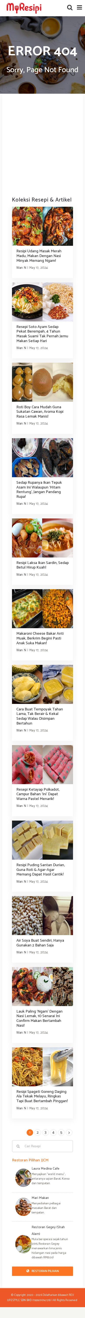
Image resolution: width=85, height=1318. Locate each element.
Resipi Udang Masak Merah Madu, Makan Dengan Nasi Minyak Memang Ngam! (38, 256)
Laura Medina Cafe (45, 1169)
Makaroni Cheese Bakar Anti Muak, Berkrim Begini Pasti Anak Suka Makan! (40, 638)
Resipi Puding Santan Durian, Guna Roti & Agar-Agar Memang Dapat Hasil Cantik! (40, 870)
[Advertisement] (42, 144)
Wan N (21, 267)
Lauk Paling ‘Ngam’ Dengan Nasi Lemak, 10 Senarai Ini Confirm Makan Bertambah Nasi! (39, 1018)
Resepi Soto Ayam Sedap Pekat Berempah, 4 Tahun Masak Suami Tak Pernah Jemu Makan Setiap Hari (42, 334)
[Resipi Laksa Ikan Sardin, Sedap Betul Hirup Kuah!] (42, 537)
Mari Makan (40, 1198)
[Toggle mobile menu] (80, 7)
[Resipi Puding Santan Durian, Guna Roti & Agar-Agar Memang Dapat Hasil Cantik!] (42, 840)
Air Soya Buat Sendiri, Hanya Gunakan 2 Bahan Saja (40, 943)
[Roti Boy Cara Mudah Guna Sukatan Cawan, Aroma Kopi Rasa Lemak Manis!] (42, 382)
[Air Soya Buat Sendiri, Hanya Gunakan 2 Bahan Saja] (42, 915)
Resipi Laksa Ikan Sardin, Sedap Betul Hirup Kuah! (42, 565)
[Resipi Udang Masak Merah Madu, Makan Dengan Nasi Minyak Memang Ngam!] (42, 226)
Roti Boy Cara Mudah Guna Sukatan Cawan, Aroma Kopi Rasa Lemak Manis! (39, 412)
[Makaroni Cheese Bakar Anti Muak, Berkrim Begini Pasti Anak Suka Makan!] (42, 608)
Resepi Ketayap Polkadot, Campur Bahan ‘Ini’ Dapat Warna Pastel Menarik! (38, 794)
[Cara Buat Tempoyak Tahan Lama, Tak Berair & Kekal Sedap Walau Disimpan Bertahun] (42, 684)
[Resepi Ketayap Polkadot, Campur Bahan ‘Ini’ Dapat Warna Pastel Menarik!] (42, 764)
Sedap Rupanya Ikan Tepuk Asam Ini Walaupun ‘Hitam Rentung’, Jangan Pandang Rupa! (39, 489)
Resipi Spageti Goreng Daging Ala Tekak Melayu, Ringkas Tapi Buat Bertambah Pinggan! (42, 1096)
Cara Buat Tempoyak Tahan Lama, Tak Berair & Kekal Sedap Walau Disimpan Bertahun (39, 716)
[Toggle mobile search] (70, 7)
